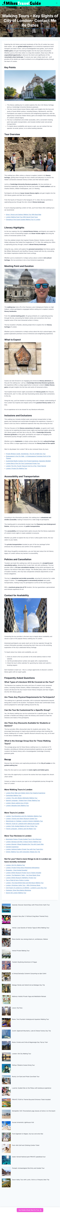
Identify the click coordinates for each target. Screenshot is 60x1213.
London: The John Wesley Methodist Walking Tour (21, 798)
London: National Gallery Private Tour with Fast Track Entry (24, 849)
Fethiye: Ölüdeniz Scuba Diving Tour (23, 1065)
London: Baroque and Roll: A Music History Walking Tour (23, 841)
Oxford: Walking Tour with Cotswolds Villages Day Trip (23, 852)
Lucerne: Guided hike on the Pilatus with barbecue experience (31, 1088)
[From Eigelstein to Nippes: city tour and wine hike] (6, 1137)
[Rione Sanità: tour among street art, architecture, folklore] (6, 942)
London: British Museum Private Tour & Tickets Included (23, 872)
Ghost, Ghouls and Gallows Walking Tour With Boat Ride (23, 214)
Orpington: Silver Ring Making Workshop (18, 890)
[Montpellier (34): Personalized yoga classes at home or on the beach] (6, 1114)
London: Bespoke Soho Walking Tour (17, 805)
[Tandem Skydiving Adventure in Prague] (6, 965)
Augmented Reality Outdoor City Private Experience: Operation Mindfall (28, 461)
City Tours (10, 28)
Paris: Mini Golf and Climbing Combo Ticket (25, 1145)
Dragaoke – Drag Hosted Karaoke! (16, 870)
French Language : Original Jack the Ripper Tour (21, 828)
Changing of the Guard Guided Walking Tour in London (23, 219)
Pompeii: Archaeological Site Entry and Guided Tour (28, 1168)
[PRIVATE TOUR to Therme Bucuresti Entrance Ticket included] (6, 1102)
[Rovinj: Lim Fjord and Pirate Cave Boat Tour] (6, 1079)
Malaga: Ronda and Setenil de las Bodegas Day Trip (28, 985)
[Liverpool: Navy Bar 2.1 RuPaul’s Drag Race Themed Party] (6, 919)
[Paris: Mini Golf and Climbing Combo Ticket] (6, 1148)
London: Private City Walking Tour (16, 468)
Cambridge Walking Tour (13, 795)
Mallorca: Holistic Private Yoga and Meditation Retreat (29, 996)
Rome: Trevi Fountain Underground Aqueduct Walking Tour (30, 1019)
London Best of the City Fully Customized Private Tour (23, 463)
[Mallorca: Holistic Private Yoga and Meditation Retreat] (6, 999)
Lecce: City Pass (17, 1008)
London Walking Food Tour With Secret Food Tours (22, 217)
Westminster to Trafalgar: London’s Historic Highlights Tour (24, 821)
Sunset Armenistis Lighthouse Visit (23, 1122)
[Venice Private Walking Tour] (6, 953)
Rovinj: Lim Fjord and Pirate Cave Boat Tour (25, 1076)
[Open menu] (56, 3)
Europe (22, 28)
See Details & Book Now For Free (29, 1210)
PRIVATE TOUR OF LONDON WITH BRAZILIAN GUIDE (22, 823)
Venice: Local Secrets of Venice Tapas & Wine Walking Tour (30, 928)
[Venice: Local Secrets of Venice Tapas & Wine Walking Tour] (6, 931)
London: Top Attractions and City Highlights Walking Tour (24, 816)
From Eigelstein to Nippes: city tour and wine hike (27, 1134)
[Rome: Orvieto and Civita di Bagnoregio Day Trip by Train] (6, 1045)
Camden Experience (12, 847)
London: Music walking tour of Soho (17, 803)
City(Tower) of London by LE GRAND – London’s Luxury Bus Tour (26, 888)
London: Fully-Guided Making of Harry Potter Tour (21, 826)
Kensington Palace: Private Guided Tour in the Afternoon (23, 839)
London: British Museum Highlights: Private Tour (21, 877)
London (28, 28)
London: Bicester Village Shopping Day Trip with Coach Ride (25, 844)
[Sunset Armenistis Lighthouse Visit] (6, 1125)
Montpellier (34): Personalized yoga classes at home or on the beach (33, 1111)
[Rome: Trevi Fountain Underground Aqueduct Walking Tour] (6, 1022)
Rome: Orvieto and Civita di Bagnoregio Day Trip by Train (30, 1042)
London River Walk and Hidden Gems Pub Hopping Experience (25, 793)
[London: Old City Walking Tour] (6, 1057)
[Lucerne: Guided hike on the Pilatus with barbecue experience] (6, 1091)
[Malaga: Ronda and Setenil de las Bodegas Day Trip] (6, 988)
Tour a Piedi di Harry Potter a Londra (17, 880)
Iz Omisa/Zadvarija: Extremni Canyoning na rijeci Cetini (29, 973)
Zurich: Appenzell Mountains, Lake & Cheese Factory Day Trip (31, 1031)
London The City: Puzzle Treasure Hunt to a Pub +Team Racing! (26, 466)
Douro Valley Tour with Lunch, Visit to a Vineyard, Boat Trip (30, 1179)
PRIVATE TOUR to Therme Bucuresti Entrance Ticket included (31, 1099)
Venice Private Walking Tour (20, 950)
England (16, 28)
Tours (42, 28)
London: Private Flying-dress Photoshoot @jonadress (22, 867)
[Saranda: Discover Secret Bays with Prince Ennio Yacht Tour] (6, 908)
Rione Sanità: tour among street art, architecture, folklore (30, 939)
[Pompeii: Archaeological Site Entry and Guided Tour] (6, 1171)
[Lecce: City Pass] (6, 1011)
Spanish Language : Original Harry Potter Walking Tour (23, 800)
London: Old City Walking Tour (15, 865)
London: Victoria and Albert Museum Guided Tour (21, 818)
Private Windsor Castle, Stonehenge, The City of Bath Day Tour (26, 454)
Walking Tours (49, 28)
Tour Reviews (35, 28)
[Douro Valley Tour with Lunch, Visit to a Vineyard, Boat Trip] (6, 1182)
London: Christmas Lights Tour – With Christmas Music (23, 885)
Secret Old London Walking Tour (16, 893)
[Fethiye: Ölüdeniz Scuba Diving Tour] (6, 1068)
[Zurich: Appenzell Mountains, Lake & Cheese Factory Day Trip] (6, 1034)
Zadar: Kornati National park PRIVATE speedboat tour (29, 1157)
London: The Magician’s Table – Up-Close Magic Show (23, 875)
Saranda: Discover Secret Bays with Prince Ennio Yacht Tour (31, 905)
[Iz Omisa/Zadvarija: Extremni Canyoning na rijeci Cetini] (6, 976)
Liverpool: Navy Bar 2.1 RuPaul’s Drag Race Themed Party (30, 916)
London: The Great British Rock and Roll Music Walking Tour (25, 883)
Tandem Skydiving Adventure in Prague (24, 962)
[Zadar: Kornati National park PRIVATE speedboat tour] (6, 1160)
